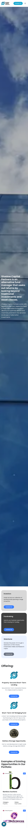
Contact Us (18, 3)
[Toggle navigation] (25, 3)
